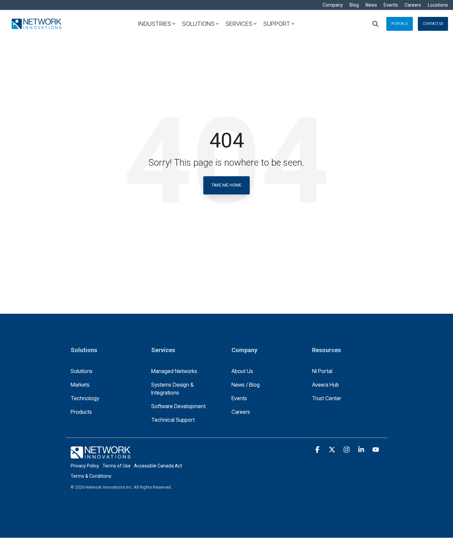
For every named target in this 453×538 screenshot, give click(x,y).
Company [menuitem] (333, 5)
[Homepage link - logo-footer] (100, 455)
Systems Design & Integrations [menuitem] (173, 388)
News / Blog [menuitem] (245, 384)
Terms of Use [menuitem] (116, 465)
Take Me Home (226, 185)
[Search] (375, 24)
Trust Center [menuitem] (326, 398)
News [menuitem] (371, 5)
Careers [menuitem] (413, 5)
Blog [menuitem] (354, 5)
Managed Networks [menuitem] (174, 371)
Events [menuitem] (391, 5)
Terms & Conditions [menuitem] (91, 476)
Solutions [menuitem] (82, 371)
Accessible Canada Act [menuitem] (158, 465)
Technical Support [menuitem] (173, 419)
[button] (318, 450)
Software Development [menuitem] (178, 406)
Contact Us (433, 24)
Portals (399, 24)
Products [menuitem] (81, 411)
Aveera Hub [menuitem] (325, 384)
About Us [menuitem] (242, 371)
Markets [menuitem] (80, 384)
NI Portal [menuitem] (322, 371)
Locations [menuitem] (438, 5)
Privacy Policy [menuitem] (85, 465)
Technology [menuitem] (85, 398)
